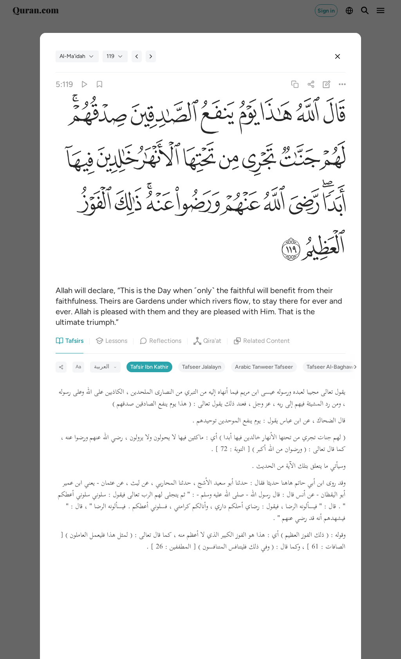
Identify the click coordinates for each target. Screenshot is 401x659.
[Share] (311, 84)
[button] (332, 116)
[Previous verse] (137, 56)
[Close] (337, 56)
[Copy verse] (295, 84)
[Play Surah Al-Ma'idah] (83, 84)
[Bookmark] (100, 84)
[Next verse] (151, 56)
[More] (342, 84)
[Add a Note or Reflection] (326, 84)
